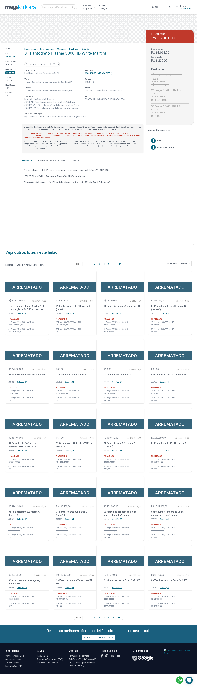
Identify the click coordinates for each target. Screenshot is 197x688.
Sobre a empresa (13, 659)
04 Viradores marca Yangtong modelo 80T (24, 582)
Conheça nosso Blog (14, 656)
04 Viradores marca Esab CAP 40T (122, 580)
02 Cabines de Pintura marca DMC (74, 374)
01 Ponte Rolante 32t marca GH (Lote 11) (120, 445)
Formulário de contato (79, 656)
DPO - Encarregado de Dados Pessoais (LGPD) (82, 664)
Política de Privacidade (47, 663)
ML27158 (10, 56)
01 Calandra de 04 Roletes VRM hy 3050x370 (74, 445)
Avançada (104, 7)
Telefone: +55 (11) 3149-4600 (82, 659)
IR (73, 7)
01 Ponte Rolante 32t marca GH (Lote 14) (72, 513)
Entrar (185, 7)
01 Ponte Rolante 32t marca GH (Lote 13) (24, 513)
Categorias (87, 7)
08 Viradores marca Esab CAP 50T (169, 580)
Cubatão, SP (22, 313)
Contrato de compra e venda (51, 160)
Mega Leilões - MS (13, 666)
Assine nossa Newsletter (98, 637)
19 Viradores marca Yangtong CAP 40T (74, 582)
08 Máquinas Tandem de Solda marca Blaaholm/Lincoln (120, 513)
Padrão (184, 263)
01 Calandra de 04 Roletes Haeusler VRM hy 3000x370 (22, 445)
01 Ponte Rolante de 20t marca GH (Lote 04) (169, 308)
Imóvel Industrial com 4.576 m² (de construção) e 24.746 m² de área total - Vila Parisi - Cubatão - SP (26, 308)
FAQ (156, 7)
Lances (75, 160)
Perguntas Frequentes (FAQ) (50, 659)
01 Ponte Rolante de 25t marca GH (122, 306)
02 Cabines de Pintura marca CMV (169, 374)
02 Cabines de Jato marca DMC (120, 374)
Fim (119, 264)
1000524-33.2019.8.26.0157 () (98, 73)
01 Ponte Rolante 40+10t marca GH (169, 443)
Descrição (27, 160)
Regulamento (43, 656)
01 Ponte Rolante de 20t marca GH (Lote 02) (74, 308)
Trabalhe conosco (13, 663)
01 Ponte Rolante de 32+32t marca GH (26, 376)
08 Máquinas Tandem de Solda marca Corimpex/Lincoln (167, 513)
